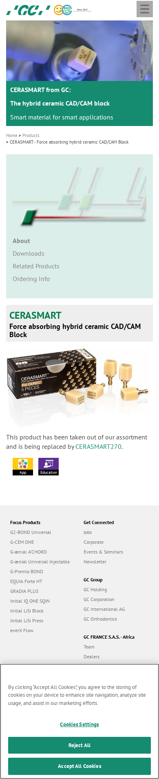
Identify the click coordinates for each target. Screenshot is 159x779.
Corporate (94, 542)
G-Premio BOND (26, 571)
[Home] (28, 9)
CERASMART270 (98, 446)
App (23, 472)
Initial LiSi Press (26, 620)
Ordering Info (31, 279)
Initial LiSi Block (27, 611)
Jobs (88, 532)
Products (31, 135)
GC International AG (104, 609)
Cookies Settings (79, 724)
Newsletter (95, 561)
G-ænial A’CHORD (28, 552)
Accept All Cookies (79, 766)
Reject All (79, 745)
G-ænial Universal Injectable (40, 561)
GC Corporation (99, 599)
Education (48, 472)
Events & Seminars (103, 552)
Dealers (91, 656)
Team (89, 647)
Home (12, 135)
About (21, 240)
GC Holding (95, 589)
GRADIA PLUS (24, 591)
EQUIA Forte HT (26, 581)
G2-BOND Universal (30, 532)
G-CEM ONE (22, 542)
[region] (79, 721)
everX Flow (21, 630)
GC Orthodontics (100, 619)
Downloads (28, 253)
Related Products (36, 266)
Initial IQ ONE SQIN (30, 601)
